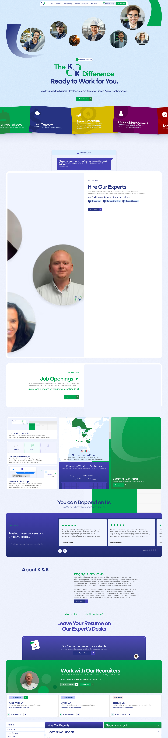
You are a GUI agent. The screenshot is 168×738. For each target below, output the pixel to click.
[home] (43, 3)
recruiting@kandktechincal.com (88, 679)
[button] (60, 551)
